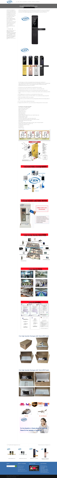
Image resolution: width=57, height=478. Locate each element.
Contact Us (14, 475)
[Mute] (36, 470)
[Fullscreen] (38, 470)
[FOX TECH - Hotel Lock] (11, 2)
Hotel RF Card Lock (21, 466)
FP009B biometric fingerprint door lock (14, 444)
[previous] (6, 454)
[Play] (30, 470)
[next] (50, 454)
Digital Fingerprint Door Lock (28, 5)
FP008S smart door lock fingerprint (43, 444)
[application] (34, 468)
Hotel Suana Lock (20, 467)
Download (10, 475)
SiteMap (17, 475)
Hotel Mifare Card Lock (21, 469)
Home (7, 475)
